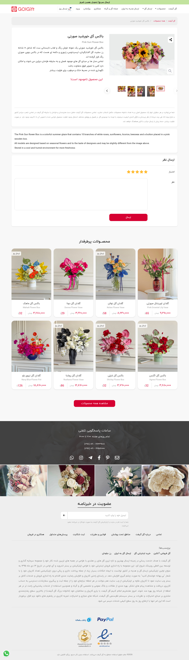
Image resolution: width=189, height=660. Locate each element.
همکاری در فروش (35, 534)
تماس (159, 534)
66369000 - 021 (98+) (94, 444)
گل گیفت (172, 8)
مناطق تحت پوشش (120, 534)
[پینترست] (108, 459)
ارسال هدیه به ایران (131, 8)
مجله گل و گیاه (111, 8)
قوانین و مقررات (97, 534)
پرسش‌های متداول (58, 534)
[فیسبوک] (99, 459)
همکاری (97, 8)
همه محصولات (159, 21)
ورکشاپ (87, 8)
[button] (160, 9)
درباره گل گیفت (143, 534)
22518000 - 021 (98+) (94, 448)
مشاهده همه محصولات (94, 403)
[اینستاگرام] (81, 459)
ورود (78, 8)
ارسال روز (63, 8)
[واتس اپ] (71, 459)
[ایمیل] (117, 459)
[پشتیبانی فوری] (90, 459)
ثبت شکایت (78, 534)
